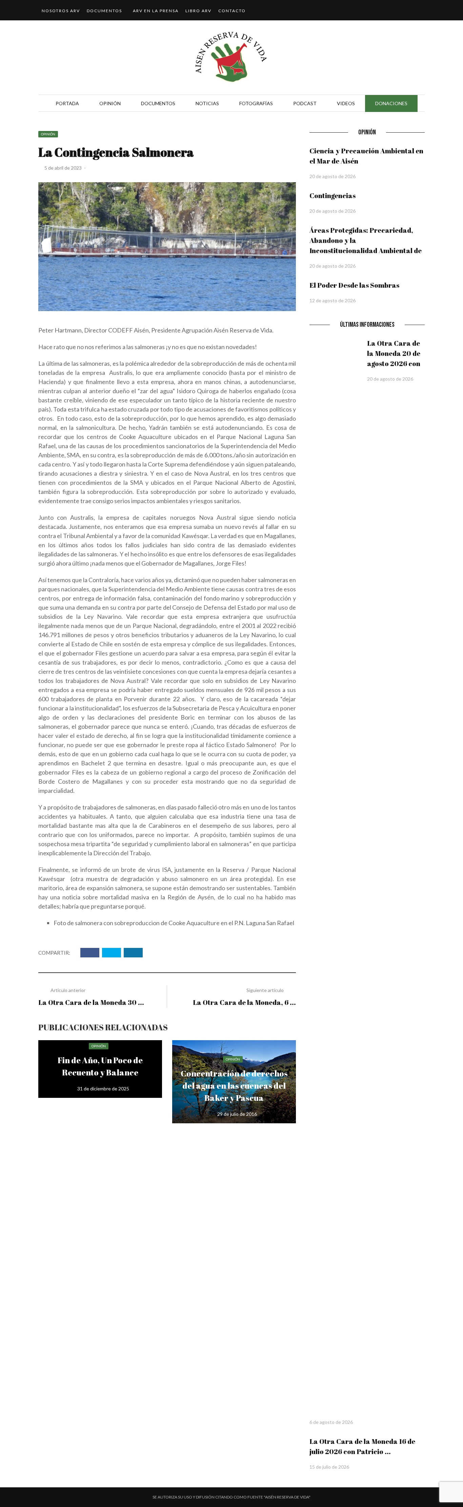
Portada (67, 103)
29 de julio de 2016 (237, 1114)
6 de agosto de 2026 (331, 1422)
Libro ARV (198, 10)
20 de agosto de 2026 (332, 176)
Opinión (110, 103)
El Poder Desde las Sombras (354, 285)
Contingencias (332, 195)
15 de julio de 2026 (329, 1467)
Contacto (232, 10)
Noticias (207, 103)
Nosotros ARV (61, 10)
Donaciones (391, 103)
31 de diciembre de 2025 (103, 1088)
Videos (346, 103)
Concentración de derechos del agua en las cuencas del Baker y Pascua (234, 1085)
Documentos (104, 10)
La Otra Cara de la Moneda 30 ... (91, 1002)
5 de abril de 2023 (63, 168)
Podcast (305, 103)
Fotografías (256, 103)
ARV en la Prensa (156, 10)
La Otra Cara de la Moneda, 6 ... (244, 1002)
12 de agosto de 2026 (332, 300)
